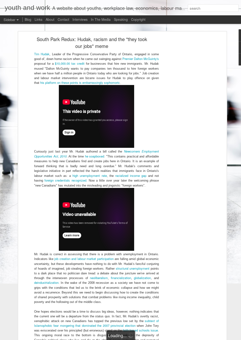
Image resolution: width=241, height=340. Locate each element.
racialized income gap (130, 175)
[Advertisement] (184, 112)
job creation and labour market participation (84, 258)
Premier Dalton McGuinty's (140, 58)
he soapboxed (94, 156)
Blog (28, 19)
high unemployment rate (89, 175)
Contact (63, 19)
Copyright (138, 19)
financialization (121, 278)
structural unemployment (133, 268)
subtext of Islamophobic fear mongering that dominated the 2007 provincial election (96, 323)
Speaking (121, 19)
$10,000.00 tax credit (69, 63)
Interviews (80, 19)
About (50, 19)
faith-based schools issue (140, 330)
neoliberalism (99, 278)
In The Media (101, 19)
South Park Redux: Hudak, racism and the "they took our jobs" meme (92, 42)
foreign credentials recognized (65, 180)
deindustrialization (46, 282)
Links (38, 19)
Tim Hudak (41, 54)
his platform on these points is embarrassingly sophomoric (80, 82)
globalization (142, 278)
